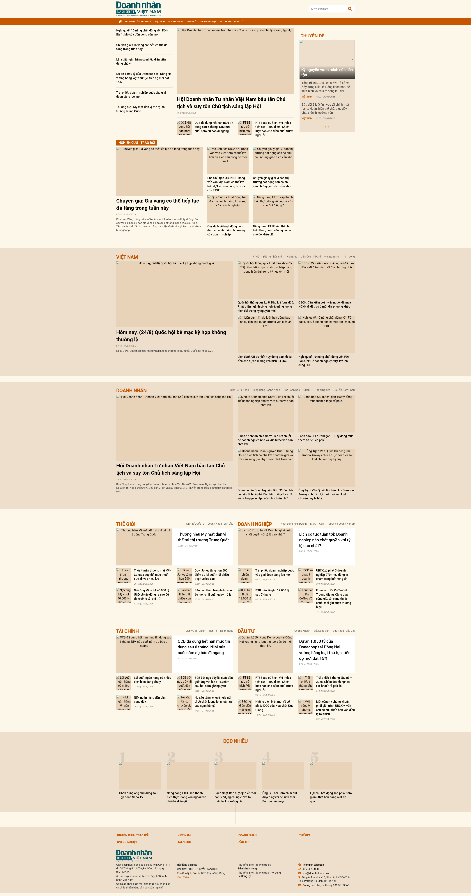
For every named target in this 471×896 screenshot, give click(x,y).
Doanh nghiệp (208, 21)
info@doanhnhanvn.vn (315, 873)
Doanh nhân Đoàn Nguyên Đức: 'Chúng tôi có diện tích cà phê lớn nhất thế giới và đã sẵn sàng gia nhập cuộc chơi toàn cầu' (265, 494)
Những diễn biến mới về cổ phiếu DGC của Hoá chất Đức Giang (274, 706)
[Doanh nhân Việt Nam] (134, 855)
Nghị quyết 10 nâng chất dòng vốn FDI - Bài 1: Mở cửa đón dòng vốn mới (142, 32)
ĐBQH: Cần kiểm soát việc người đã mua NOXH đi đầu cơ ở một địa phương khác (324, 304)
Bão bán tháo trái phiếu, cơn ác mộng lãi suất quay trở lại (213, 592)
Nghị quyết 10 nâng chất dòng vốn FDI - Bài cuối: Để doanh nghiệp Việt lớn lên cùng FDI (324, 361)
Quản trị (308, 389)
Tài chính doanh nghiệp (341, 523)
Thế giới (191, 21)
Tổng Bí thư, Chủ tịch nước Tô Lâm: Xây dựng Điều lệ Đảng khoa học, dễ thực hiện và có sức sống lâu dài (326, 87)
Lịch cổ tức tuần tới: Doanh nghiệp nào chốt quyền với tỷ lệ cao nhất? (324, 539)
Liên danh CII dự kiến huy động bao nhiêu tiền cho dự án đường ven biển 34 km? (265, 359)
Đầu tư (238, 21)
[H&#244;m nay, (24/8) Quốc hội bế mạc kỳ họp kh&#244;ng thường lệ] (174, 294)
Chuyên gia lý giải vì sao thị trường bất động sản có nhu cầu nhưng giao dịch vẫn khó (272, 182)
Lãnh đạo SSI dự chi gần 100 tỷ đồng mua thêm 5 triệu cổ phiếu (325, 438)
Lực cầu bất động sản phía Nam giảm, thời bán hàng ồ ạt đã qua (331, 797)
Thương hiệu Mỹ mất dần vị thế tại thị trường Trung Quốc (140, 109)
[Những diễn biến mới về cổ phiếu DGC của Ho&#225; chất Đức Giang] (245, 707)
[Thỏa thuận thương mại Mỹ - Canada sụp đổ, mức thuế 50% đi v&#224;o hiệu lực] (123, 575)
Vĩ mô (256, 256)
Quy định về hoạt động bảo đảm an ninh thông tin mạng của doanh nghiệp (226, 230)
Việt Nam (160, 21)
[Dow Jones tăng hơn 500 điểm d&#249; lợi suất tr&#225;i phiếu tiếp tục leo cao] (184, 575)
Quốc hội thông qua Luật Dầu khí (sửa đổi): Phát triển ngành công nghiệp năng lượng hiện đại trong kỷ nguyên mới (266, 306)
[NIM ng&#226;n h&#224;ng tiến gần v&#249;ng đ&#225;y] (123, 702)
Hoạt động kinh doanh (294, 523)
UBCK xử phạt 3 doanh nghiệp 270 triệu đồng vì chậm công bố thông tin (332, 574)
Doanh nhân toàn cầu (220, 523)
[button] (325, 126)
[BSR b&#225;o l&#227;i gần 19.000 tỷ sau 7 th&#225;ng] (245, 595)
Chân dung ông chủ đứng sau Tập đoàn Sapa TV (138, 795)
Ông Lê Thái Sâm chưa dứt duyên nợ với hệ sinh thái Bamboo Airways (279, 797)
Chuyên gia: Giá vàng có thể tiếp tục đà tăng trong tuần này (141, 47)
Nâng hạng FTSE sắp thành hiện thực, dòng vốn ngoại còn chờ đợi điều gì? (272, 230)
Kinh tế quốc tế (195, 523)
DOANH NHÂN (175, 21)
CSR (321, 523)
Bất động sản (321, 630)
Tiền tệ (213, 630)
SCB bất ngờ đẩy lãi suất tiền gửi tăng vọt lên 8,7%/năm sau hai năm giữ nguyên (214, 682)
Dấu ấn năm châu (344, 389)
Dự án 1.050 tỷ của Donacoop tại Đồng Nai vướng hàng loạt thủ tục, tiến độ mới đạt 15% (144, 78)
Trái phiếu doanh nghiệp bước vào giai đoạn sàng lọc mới (274, 572)
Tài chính (225, 21)
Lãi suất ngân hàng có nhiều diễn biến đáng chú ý (152, 680)
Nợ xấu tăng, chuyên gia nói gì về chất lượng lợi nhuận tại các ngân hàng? (214, 701)
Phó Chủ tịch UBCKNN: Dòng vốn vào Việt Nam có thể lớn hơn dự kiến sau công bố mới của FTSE (226, 184)
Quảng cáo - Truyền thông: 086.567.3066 (325, 885)
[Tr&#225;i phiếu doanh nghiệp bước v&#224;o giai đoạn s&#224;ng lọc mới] (245, 575)
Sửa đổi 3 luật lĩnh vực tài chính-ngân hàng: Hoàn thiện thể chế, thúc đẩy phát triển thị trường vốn (326, 108)
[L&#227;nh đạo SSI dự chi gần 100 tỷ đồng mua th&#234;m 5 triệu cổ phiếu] (326, 413)
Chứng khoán (302, 630)
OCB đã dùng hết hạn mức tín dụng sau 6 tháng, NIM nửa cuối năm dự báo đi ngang (214, 127)
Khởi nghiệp (323, 389)
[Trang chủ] (120, 21)
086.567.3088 (310, 868)
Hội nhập (292, 256)
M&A (313, 523)
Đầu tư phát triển (273, 256)
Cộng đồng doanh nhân (266, 389)
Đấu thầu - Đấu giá (344, 630)
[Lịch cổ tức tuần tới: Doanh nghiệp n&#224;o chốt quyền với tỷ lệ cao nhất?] (265, 546)
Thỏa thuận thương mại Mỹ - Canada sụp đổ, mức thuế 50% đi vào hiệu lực (152, 574)
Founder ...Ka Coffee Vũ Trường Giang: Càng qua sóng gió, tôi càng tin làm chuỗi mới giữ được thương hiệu (333, 598)
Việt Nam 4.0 (331, 256)
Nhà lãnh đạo (292, 389)
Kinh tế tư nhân (239, 389)
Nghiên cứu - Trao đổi (138, 21)
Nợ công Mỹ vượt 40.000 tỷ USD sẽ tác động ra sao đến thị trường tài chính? (152, 594)
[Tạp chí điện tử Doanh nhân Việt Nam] (138, 8)
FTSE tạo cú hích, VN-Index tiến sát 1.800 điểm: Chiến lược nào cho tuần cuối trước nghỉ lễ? (274, 129)
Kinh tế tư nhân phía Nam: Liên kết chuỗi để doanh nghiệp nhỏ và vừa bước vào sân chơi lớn (265, 440)
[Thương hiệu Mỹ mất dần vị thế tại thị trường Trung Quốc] (144, 546)
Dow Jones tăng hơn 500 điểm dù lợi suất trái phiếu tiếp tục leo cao (212, 574)
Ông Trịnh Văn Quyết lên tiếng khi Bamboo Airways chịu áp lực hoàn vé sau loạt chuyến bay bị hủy (326, 494)
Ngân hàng (226, 630)
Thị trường (348, 256)
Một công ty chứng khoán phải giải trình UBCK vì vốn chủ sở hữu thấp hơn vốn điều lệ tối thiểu (335, 708)
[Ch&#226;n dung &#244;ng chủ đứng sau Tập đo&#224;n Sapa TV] (140, 775)
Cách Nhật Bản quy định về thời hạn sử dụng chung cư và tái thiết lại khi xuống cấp (235, 797)
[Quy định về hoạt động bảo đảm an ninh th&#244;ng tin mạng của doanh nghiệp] (228, 209)
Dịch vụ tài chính (195, 630)
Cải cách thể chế (311, 256)
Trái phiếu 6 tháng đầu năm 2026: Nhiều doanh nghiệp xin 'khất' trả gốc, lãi (334, 682)
